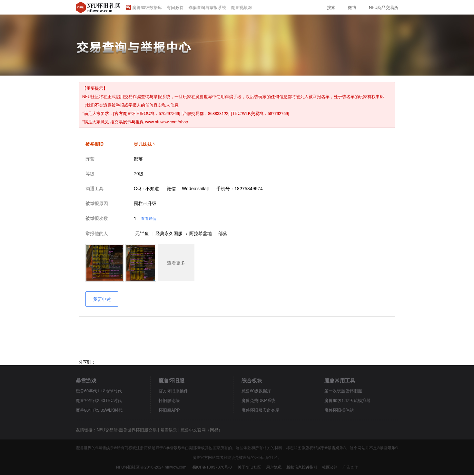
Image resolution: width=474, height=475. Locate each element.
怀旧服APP (169, 410)
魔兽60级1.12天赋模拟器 (347, 400)
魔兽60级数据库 (147, 7)
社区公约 (330, 467)
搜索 (331, 7)
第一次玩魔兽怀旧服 (343, 390)
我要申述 (102, 299)
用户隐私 (273, 467)
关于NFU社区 (249, 467)
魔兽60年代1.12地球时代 (99, 390)
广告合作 (350, 467)
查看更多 (176, 262)
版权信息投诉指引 (301, 467)
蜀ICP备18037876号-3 (212, 467)
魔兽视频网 (241, 7)
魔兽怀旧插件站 (339, 410)
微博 (352, 7)
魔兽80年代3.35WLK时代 (99, 410)
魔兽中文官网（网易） (201, 430)
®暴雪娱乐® (106, 447)
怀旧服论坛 (169, 400)
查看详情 (148, 218)
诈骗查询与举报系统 (207, 7)
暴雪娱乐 (168, 430)
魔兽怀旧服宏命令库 (260, 410)
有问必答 (175, 7)
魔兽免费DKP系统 (258, 400)
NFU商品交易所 (383, 7)
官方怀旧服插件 (173, 390)
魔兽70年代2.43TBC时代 (99, 400)
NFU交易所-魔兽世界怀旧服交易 (127, 430)
